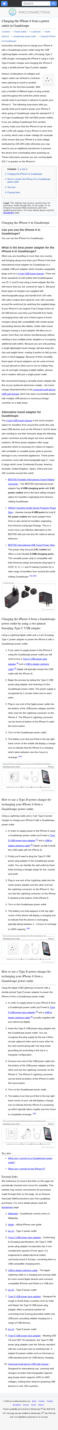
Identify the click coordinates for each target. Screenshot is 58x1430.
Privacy (26, 1405)
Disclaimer (17, 1405)
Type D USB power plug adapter (24, 1296)
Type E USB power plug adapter (24, 1336)
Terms (33, 1405)
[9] (37, 1012)
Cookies (50, 1401)
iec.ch (11, 1231)
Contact (42, 1401)
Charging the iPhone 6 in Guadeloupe (24, 174)
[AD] (34, 576)
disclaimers (8, 212)
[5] (15, 668)
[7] (37, 840)
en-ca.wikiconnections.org (20, 1401)
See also (11, 187)
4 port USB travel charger (31, 273)
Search (41, 1405)
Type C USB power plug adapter (24, 1237)
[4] (18, 663)
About (34, 1401)
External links (13, 192)
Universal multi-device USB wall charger (28, 1364)
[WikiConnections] (29, 12)
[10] (30, 576)
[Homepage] (4, 3)
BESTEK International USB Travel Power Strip (31, 545)
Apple (11, 1225)
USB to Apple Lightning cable (23, 1270)
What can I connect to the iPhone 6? (26, 1169)
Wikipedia (13, 1214)
